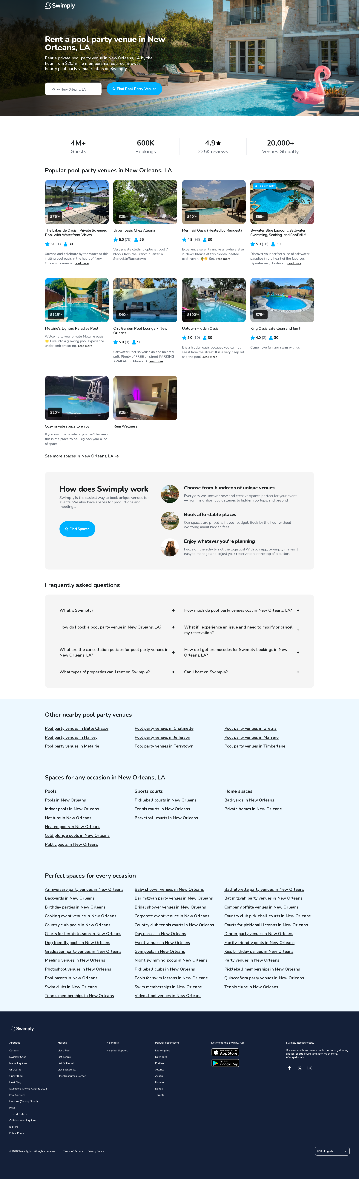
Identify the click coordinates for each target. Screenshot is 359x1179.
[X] (299, 1068)
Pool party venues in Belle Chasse (76, 728)
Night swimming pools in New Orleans (171, 960)
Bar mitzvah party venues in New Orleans (174, 898)
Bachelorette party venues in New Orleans (264, 889)
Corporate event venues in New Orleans (172, 916)
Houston (160, 1082)
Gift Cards (15, 1069)
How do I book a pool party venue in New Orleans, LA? (110, 627)
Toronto (160, 1095)
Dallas (159, 1088)
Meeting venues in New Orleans (75, 960)
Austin (159, 1076)
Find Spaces (79, 528)
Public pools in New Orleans (71, 844)
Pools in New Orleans (65, 800)
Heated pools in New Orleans (72, 827)
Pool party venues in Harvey (71, 737)
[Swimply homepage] (179, 5)
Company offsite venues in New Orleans (261, 907)
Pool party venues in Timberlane (254, 746)
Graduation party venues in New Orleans (83, 951)
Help (12, 1108)
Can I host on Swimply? (206, 672)
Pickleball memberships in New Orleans (262, 969)
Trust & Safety (18, 1114)
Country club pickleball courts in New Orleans (267, 916)
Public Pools (16, 1133)
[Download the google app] (225, 1063)
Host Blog (15, 1082)
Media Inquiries (18, 1063)
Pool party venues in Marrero (251, 737)
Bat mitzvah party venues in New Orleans (263, 898)
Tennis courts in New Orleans (162, 809)
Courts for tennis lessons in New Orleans (83, 934)
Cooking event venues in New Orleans (80, 916)
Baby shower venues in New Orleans (169, 889)
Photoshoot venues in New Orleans (78, 969)
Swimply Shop (17, 1057)
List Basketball (67, 1069)
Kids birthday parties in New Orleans (258, 951)
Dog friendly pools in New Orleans (77, 943)
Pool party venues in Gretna (250, 728)
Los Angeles (162, 1050)
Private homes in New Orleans (253, 809)
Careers (14, 1050)
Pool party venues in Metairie (72, 746)
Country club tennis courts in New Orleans (174, 925)
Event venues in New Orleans (162, 943)
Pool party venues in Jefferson (162, 737)
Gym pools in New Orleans (160, 951)
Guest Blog (16, 1076)
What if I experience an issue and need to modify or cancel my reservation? (238, 630)
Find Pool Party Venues (136, 88)
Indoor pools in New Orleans (72, 809)
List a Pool (64, 1050)
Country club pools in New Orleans (77, 925)
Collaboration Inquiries (22, 1120)
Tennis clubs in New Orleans (251, 987)
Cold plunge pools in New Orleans (77, 835)
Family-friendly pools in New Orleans (259, 943)
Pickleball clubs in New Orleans (165, 969)
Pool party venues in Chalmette (164, 728)
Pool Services (17, 1095)
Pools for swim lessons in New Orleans (171, 978)
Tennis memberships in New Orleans (79, 996)
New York (161, 1057)
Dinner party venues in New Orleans (258, 934)
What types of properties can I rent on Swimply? (104, 672)
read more (82, 263)
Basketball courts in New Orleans (166, 818)
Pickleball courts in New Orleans (166, 800)
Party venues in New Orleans (251, 960)
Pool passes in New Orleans (71, 978)
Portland (160, 1063)
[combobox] (73, 89)
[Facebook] (289, 1068)
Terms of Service (73, 1151)
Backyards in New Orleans (249, 800)
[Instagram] (310, 1068)
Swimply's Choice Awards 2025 (28, 1088)
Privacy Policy (96, 1151)
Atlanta (159, 1069)
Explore (13, 1127)
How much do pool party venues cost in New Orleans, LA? (238, 610)
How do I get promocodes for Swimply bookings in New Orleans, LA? (236, 652)
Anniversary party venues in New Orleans (84, 889)
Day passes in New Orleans (160, 934)
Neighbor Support (117, 1050)
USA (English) (325, 1151)
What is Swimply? (76, 610)
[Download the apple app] (225, 1052)
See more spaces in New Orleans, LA (79, 456)
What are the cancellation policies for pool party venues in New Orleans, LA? (114, 652)
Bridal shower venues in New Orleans (170, 907)
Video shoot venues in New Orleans (168, 996)
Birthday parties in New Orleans (75, 907)
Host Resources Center (72, 1076)
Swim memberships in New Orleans (168, 987)
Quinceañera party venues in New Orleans (264, 978)
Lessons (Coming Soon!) (23, 1101)
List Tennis (64, 1057)
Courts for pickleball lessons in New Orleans (266, 925)
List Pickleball (66, 1063)
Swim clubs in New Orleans (71, 987)
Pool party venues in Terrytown (164, 746)
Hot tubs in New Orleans (68, 818)
